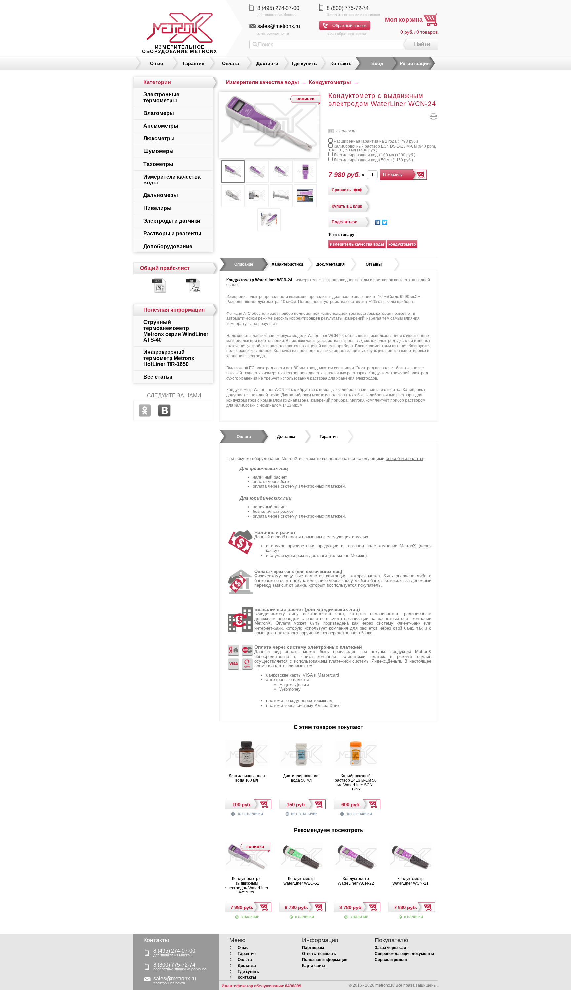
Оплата (230, 63)
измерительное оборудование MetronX (179, 49)
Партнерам (313, 947)
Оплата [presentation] (244, 436)
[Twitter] (384, 222)
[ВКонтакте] (377, 222)
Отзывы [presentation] (374, 264)
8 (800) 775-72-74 (348, 8)
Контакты (341, 63)
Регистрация (415, 63)
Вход (377, 63)
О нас (156, 63)
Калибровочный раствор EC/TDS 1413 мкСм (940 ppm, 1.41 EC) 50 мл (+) (382, 148)
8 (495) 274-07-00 (278, 8)
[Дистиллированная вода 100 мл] (246, 755)
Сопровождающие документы (404, 953)
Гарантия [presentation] (329, 436)
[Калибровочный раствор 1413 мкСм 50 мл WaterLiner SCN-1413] (355, 755)
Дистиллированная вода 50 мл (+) (373, 160)
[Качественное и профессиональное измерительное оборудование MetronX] (179, 21)
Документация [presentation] (330, 264)
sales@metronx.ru (278, 26)
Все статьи (157, 377)
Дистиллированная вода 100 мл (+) (374, 155)
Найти (422, 44)
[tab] (244, 264)
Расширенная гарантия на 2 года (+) (375, 141)
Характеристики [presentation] (287, 264)
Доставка (267, 63)
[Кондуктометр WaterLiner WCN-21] (410, 858)
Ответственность (319, 953)
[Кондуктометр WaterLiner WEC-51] (301, 858)
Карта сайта (313, 965)
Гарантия (193, 63)
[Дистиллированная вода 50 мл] (301, 755)
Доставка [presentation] (286, 436)
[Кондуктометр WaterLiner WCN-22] (355, 858)
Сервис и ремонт (391, 959)
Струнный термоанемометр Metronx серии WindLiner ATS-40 (175, 331)
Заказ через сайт (391, 947)
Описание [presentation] (243, 264)
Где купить (304, 63)
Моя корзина (404, 19)
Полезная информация (324, 959)
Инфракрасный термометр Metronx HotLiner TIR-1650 (168, 358)
